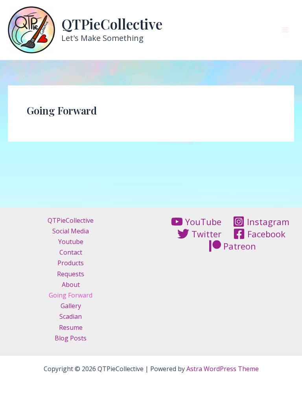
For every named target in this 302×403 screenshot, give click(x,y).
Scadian (70, 316)
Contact (70, 252)
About (71, 284)
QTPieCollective (111, 24)
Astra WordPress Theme (222, 368)
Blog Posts (71, 338)
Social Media (70, 231)
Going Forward (70, 295)
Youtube (70, 241)
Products (70, 263)
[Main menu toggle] (285, 30)
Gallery (71, 305)
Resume (71, 327)
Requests (70, 274)
